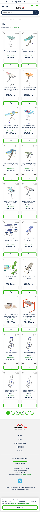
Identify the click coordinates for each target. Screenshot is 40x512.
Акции (20, 439)
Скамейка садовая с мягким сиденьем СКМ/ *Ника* (29, 316)
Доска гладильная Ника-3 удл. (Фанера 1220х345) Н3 (29, 88)
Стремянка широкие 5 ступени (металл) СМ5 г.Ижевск (11, 391)
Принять (20, 507)
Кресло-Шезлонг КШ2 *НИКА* (29, 277)
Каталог (12, 19)
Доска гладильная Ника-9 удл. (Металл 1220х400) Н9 (29, 164)
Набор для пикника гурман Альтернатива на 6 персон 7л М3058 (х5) (11, 316)
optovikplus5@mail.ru (25, 474)
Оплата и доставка (20, 443)
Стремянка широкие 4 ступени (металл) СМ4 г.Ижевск (29, 354)
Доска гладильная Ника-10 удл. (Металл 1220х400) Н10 (11, 89)
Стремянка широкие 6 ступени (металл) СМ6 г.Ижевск (29, 391)
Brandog (23, 495)
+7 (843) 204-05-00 (19, 1)
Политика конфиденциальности (20, 489)
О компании (20, 447)
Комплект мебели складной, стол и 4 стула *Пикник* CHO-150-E (11, 240)
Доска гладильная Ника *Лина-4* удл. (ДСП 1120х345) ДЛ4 (10, 51)
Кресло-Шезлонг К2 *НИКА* (29, 239)
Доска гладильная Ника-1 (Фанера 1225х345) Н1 (29, 50)
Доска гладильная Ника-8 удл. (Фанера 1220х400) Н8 (10, 164)
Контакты (20, 451)
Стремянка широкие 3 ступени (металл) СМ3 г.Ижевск (11, 354)
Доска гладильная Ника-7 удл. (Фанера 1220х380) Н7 (29, 126)
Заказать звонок (20, 463)
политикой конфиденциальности (20, 503)
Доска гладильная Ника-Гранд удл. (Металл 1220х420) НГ (11, 202)
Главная (3, 19)
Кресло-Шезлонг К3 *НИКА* (11, 277)
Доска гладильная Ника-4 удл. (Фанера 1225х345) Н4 (10, 126)
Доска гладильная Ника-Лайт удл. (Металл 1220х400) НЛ (29, 202)
